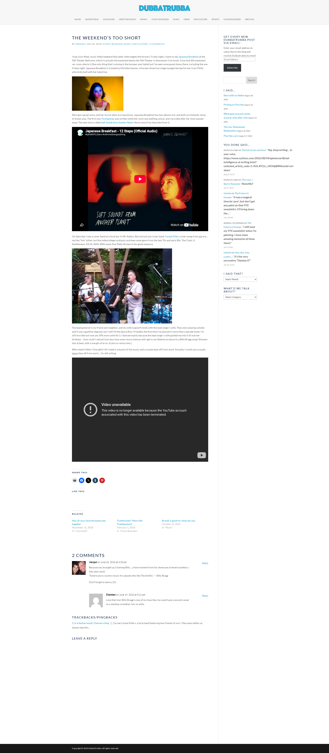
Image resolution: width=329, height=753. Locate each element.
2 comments (157, 44)
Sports (215, 19)
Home (78, 19)
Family (143, 19)
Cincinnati (109, 19)
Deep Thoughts (127, 19)
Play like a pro (231, 135)
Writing (249, 19)
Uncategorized (232, 19)
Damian (80, 44)
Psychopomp (107, 118)
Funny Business (160, 19)
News (187, 19)
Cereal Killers (172, 236)
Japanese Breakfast (188, 56)
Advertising (92, 19)
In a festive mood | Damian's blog (91, 623)
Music (176, 19)
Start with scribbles (234, 95)
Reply (205, 563)
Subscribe (232, 67)
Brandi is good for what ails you (178, 520)
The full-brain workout (254, 150)
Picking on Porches (234, 104)
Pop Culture (200, 19)
